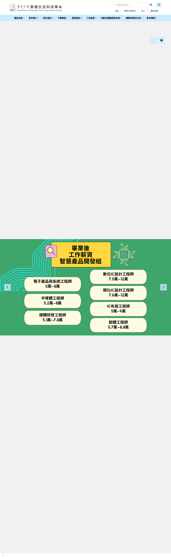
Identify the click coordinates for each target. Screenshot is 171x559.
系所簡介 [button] (33, 17)
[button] (154, 40)
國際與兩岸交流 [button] (133, 17)
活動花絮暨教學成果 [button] (110, 17)
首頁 (117, 11)
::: (111, 4)
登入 (143, 11)
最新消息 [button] (18, 17)
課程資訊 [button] (76, 17)
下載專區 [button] (61, 17)
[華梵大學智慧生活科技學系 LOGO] (35, 8)
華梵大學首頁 (130, 11)
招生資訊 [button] (47, 17)
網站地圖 (154, 11)
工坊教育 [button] (90, 17)
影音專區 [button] (151, 17)
